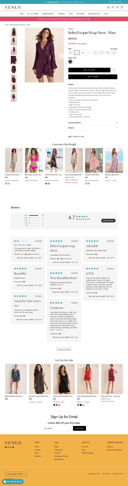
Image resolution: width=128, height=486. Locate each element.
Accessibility (58, 459)
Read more (59, 330)
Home (7, 25)
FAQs (56, 447)
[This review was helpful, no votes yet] (108, 258)
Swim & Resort (48, 14)
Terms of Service (118, 473)
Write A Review (108, 220)
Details (70, 84)
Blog (83, 450)
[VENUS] (12, 7)
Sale (106, 14)
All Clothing (32, 14)
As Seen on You (94, 14)
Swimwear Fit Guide (61, 456)
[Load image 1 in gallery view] (44, 55)
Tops (71, 14)
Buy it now (93, 77)
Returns (71, 128)
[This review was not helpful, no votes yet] (111, 258)
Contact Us (58, 450)
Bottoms (80, 14)
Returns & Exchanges (114, 450)
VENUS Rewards (87, 453)
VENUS (70, 29)
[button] (13, 481)
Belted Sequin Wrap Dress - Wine (20, 25)
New (21, 14)
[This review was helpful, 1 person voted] (36, 258)
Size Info (57, 453)
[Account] (108, 7)
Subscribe (79, 428)
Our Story (85, 447)
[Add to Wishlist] (114, 70)
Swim (36, 447)
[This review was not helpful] (39, 258)
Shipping (110, 447)
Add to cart (89, 70)
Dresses (61, 14)
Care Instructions (74, 123)
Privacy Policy (106, 473)
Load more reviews (64, 349)
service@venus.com (94, 473)
